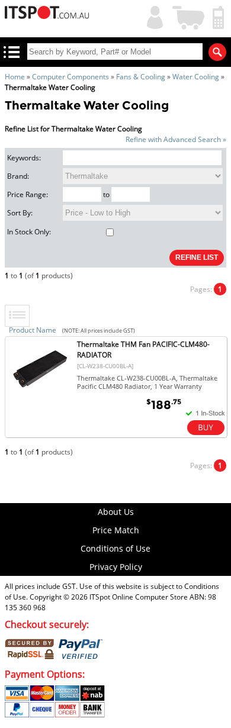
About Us (116, 511)
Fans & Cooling (140, 77)
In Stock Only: (29, 232)
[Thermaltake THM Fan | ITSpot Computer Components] (40, 396)
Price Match (115, 530)
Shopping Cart (189, 16)
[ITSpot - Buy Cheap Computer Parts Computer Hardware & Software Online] (47, 14)
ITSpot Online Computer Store (138, 597)
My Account (152, 16)
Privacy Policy (115, 566)
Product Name (32, 330)
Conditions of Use (115, 548)
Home (15, 77)
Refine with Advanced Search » (176, 139)
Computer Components (70, 77)
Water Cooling (195, 77)
